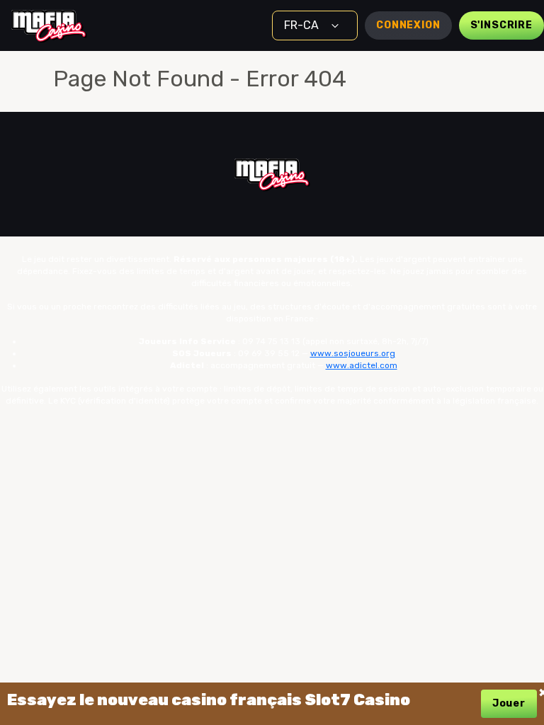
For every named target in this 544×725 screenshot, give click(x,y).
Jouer (509, 703)
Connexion (408, 25)
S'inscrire (501, 25)
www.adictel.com (361, 365)
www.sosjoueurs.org (352, 353)
